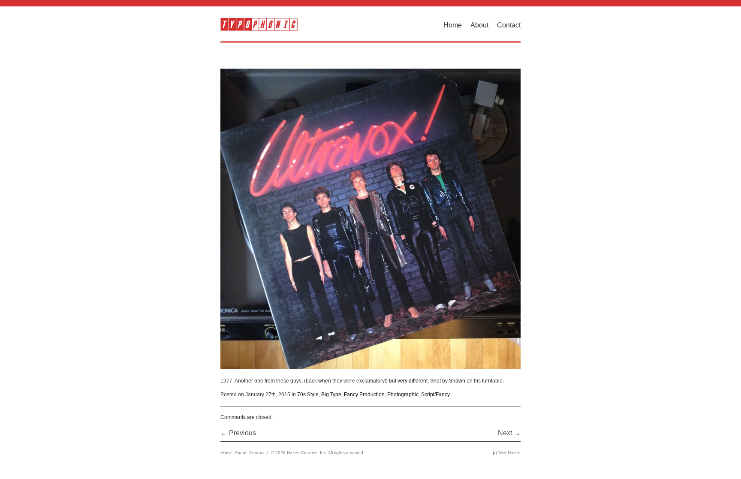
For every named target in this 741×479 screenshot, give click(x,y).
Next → (509, 433)
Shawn (457, 381)
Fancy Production (364, 395)
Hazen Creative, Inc (306, 452)
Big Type (331, 395)
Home (452, 25)
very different (413, 381)
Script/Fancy (435, 395)
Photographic (403, 395)
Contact (509, 25)
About (479, 25)
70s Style (308, 395)
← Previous (238, 433)
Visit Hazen (509, 452)
